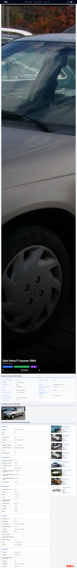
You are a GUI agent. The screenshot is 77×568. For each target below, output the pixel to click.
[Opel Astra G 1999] (56, 438)
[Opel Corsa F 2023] (56, 464)
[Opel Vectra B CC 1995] (56, 490)
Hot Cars (48, 1)
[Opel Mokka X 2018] (56, 481)
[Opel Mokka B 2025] (56, 429)
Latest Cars (39, 1)
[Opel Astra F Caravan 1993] (56, 472)
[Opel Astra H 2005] (56, 446)
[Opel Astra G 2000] (56, 455)
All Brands (29, 1)
